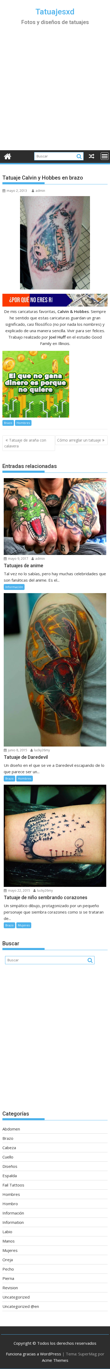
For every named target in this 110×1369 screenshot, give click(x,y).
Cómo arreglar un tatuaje (79, 440)
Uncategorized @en (20, 1306)
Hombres (23, 423)
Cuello (7, 1157)
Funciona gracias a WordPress (33, 1353)
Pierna (8, 1278)
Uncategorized (16, 1297)
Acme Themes (55, 1360)
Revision (10, 1287)
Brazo (8, 423)
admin (40, 190)
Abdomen (11, 1129)
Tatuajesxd (55, 11)
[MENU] (105, 156)
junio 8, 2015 (17, 750)
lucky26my (41, 750)
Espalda (9, 1175)
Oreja (7, 1259)
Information (13, 1222)
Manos (8, 1241)
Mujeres (24, 925)
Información (14, 587)
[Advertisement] (55, 93)
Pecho (8, 1269)
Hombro (10, 1203)
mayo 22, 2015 (18, 890)
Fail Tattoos (13, 1185)
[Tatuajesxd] (8, 155)
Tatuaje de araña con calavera (25, 443)
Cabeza (9, 1147)
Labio (7, 1231)
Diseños (9, 1166)
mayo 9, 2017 (17, 558)
